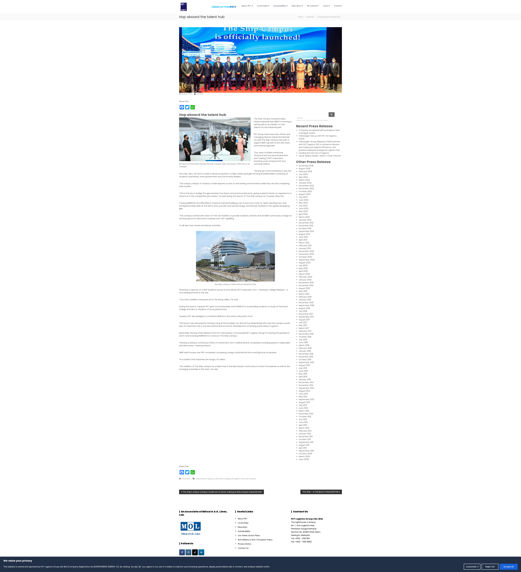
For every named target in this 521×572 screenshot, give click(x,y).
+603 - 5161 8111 (302, 538)
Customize (471, 566)
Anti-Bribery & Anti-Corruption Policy (255, 539)
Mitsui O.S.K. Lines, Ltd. (203, 513)
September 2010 (306, 450)
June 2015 (303, 371)
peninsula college (222, 479)
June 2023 (303, 200)
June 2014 (303, 393)
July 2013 (303, 405)
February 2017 (305, 331)
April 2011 (303, 448)
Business (310, 17)
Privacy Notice (244, 544)
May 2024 (303, 177)
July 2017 (303, 322)
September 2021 (306, 231)
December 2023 (306, 185)
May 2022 (303, 211)
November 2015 (306, 356)
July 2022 (303, 205)
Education (296, 5)
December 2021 (306, 222)
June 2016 (303, 342)
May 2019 (303, 291)
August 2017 (304, 319)
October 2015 (305, 359)
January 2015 (305, 379)
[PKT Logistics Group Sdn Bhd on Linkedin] (201, 552)
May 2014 (303, 396)
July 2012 (303, 419)
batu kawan (201, 479)
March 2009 (304, 456)
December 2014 (306, 382)
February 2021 (305, 245)
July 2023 (303, 197)
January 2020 (305, 279)
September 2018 (306, 305)
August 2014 (304, 391)
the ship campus (249, 479)
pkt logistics (236, 479)
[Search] (332, 114)
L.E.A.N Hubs (262, 5)
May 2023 (303, 202)
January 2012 (305, 433)
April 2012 (303, 425)
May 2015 (303, 373)
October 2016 (305, 336)
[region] (260, 564)
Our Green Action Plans (249, 535)
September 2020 (307, 259)
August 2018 (304, 308)
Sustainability (279, 5)
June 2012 (303, 422)
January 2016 (305, 351)
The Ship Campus (262, 118)
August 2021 (304, 234)
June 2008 (304, 459)
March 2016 (304, 345)
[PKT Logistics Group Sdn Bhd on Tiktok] (195, 552)
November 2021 (306, 225)
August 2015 (304, 365)
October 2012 (305, 416)
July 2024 (303, 174)
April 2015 (303, 376)
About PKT (246, 5)
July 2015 (303, 368)
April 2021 (303, 239)
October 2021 (305, 228)
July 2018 (303, 311)
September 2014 (306, 388)
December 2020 (306, 251)
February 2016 (305, 348)
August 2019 (304, 288)
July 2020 (303, 265)
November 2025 (306, 165)
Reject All (490, 566)
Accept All (508, 566)
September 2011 (306, 442)
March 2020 (304, 274)
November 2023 (306, 188)
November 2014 (306, 385)
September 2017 (306, 316)
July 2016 (303, 339)
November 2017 (306, 314)
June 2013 (303, 408)
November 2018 (306, 302)
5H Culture (312, 5)
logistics (210, 479)
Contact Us (243, 548)
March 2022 (304, 217)
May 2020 (303, 268)
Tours (325, 5)
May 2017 (303, 325)
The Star (199, 94)
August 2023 (304, 194)
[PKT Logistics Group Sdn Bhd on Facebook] (182, 552)
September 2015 (306, 362)
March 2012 (304, 428)
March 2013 (304, 411)
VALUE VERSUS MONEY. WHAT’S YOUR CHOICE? (320, 155)
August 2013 (304, 402)
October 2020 (305, 257)
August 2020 (305, 262)
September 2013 (306, 399)
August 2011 (304, 445)
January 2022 (305, 220)
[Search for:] (312, 117)
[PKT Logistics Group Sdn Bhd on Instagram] (188, 552)
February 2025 (305, 171)
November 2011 (306, 436)
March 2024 (304, 180)
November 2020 (306, 254)
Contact (338, 5)
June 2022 (303, 208)
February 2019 (305, 297)
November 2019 (306, 285)
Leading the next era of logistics (314, 153)
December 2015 (306, 354)
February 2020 (305, 277)
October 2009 (305, 453)
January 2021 (305, 248)
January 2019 (305, 299)
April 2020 (303, 271)
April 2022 (303, 214)
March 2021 (304, 242)
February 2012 (305, 430)
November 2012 (306, 413)
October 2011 (305, 439)
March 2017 (304, 328)
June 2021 (303, 237)
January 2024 (305, 182)
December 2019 (306, 282)
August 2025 (304, 168)
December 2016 (306, 334)
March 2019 (304, 294)
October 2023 (305, 191)
